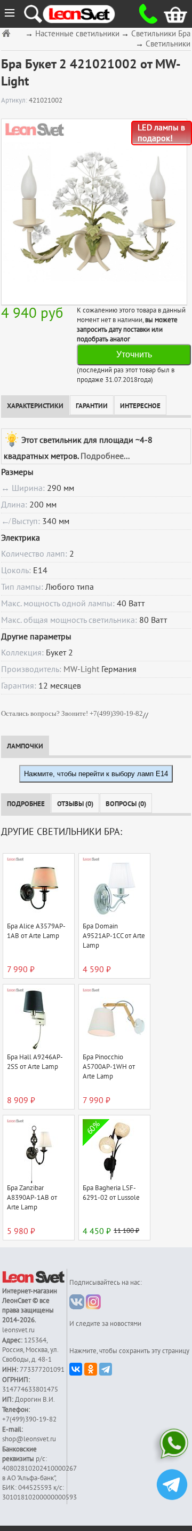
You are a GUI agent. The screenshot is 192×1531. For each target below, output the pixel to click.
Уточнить (134, 354)
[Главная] (7, 33)
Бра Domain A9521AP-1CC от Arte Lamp (114, 936)
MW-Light (81, 669)
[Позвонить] (144, 14)
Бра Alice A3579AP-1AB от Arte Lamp (36, 931)
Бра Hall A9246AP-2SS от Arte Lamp (35, 1062)
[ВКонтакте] (75, 1369)
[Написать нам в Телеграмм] (172, 1485)
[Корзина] (167, 14)
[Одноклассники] (90, 1369)
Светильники (168, 44)
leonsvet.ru (18, 1330)
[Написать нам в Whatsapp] (172, 1445)
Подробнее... (105, 456)
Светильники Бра (160, 33)
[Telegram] (105, 1369)
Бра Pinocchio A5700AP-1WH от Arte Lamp (109, 1067)
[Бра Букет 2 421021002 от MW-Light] (94, 211)
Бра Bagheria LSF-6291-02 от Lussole (111, 1193)
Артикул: (15, 100)
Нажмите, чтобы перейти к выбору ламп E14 (96, 774)
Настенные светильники (77, 33)
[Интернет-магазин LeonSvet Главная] (88, 14)
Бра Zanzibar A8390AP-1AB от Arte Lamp (32, 1198)
